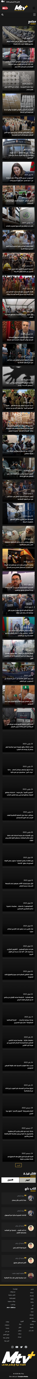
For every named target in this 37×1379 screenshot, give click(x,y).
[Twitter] (21, 1346)
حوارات (7, 1321)
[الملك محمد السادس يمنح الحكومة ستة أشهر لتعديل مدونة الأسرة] (18, 240)
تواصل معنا (6, 1337)
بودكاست (13, 1304)
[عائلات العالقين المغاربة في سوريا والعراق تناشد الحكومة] (18, 969)
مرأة (20, 1324)
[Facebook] (26, 1346)
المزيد (18, 1165)
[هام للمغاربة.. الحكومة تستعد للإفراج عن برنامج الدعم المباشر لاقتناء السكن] (18, 991)
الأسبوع (10, 1180)
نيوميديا (15, 1289)
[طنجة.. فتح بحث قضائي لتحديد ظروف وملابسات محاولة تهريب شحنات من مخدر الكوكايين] (18, 149)
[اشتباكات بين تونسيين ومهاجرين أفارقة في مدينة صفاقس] (18, 445)
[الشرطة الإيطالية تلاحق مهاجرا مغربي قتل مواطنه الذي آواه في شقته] (18, 605)
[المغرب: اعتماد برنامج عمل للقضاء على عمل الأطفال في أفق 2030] (18, 468)
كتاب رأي (31, 1330)
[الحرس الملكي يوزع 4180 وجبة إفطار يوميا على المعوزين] (18, 696)
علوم (32, 1308)
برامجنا (7, 1328)
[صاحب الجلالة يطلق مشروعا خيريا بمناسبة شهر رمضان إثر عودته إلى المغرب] (18, 741)
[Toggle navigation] (33, 8)
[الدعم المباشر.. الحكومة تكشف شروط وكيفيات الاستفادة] (18, 195)
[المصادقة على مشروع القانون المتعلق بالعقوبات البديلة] (18, 513)
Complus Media (23, 1376)
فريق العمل (6, 1334)
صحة (32, 1311)
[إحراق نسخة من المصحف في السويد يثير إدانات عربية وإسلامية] (18, 1082)
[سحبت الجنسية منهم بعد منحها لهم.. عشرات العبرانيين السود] (18, 400)
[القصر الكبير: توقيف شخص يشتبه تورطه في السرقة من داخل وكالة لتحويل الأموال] (18, 718)
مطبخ (19, 1330)
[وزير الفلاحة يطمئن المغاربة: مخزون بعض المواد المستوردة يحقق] (18, 855)
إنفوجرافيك (12, 1298)
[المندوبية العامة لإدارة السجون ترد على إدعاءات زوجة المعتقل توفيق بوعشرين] (18, 582)
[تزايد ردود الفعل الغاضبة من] (18, 673)
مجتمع (31, 1318)
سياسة (31, 1292)
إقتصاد (31, 1295)
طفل (20, 1327)
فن (32, 1305)
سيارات (19, 1333)
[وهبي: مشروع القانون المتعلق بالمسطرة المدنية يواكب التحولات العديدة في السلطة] (18, 331)
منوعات (31, 1315)
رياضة (32, 1302)
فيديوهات (12, 1292)
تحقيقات (7, 1325)
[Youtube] (16, 1346)
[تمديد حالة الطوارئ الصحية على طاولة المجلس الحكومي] (18, 1060)
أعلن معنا (6, 1341)
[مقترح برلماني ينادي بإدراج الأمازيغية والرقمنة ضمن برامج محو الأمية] (18, 536)
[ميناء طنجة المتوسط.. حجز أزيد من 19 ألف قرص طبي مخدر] (18, 81)
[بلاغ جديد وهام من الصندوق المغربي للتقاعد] (18, 218)
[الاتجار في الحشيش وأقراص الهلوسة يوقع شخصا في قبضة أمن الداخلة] (18, 104)
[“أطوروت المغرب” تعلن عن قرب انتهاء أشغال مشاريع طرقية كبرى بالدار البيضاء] (18, 36)
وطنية (31, 1324)
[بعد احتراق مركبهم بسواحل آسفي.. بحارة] (18, 764)
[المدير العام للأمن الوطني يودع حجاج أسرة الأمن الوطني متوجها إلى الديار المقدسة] (18, 127)
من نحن (7, 1331)
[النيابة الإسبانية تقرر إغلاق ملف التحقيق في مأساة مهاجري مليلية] (18, 1151)
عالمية (31, 1327)
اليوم (28, 1180)
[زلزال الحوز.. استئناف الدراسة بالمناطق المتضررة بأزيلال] (18, 309)
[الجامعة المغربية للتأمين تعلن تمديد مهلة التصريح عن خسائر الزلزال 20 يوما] (18, 263)
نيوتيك (19, 1337)
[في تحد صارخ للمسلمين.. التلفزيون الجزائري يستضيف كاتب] (18, 946)
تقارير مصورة (11, 1295)
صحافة (34, 1321)
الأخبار (32, 1289)
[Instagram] (12, 1346)
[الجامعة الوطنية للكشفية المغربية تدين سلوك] (18, 377)
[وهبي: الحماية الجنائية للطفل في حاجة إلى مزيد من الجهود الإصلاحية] (18, 354)
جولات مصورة (11, 1301)
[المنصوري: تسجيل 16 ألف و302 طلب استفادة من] (18, 172)
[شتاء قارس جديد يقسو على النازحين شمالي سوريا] (18, 923)
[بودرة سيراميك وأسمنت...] (18, 1014)
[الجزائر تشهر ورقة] (18, 1105)
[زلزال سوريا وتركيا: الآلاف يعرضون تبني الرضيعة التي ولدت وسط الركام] (18, 878)
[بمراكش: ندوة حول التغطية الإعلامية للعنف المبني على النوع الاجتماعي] (18, 809)
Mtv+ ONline (11, 1308)
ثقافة (32, 1299)
